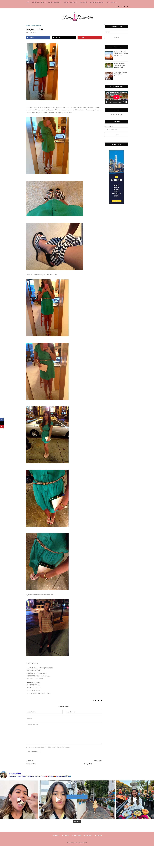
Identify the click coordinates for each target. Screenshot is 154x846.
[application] (116, 97)
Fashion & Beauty (54, 2)
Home (27, 2)
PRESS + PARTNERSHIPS (97, 2)
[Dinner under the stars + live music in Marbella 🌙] (135, 799)
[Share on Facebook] (2, 419)
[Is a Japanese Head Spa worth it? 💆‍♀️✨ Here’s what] (58, 799)
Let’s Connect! (111, 2)
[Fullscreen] (126, 102)
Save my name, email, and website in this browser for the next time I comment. (49, 747)
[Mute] (123, 102)
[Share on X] (2, 423)
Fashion (28, 25)
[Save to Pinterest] (2, 426)
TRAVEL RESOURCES (70, 2)
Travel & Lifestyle (38, 2)
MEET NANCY (83, 2)
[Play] (107, 102)
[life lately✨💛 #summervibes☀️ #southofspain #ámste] (96, 799)
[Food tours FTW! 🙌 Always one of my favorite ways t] (19, 799)
